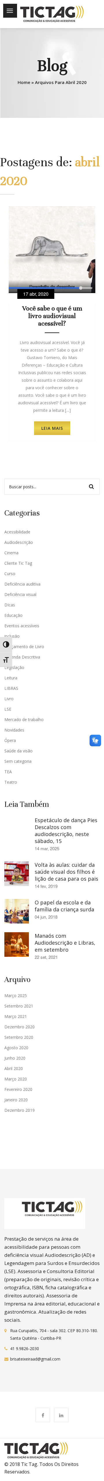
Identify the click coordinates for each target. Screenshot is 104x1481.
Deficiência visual (20, 594)
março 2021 (15, 1016)
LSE (7, 709)
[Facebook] (43, 1415)
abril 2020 (13, 1068)
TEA (8, 771)
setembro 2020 (18, 1037)
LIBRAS (11, 688)
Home (24, 82)
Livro (9, 698)
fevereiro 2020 (18, 1089)
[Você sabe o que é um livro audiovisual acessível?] (52, 249)
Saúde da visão (18, 751)
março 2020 (15, 1079)
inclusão (12, 636)
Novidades (14, 730)
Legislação (14, 667)
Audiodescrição (18, 542)
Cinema (11, 552)
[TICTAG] (52, 14)
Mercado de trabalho (24, 719)
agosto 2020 (16, 1047)
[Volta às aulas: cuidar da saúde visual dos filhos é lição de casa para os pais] (16, 873)
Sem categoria (17, 761)
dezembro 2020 (19, 1027)
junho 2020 (14, 1058)
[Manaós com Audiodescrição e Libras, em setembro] (16, 944)
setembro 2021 (18, 1006)
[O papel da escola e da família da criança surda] (16, 911)
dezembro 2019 (19, 1110)
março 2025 (15, 995)
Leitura (10, 678)
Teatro (10, 782)
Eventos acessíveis (21, 625)
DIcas (9, 605)
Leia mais (52, 428)
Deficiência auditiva (22, 584)
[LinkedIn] (61, 1415)
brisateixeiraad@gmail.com (35, 1359)
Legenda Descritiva (22, 657)
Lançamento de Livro (24, 646)
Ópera (10, 740)
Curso (9, 573)
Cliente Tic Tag (18, 563)
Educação (13, 615)
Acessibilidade (17, 532)
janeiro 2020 (16, 1099)
